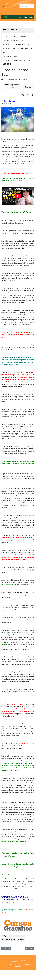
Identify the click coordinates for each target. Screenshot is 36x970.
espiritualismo (20, 936)
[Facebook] (23, 94)
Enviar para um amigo (13, 86)
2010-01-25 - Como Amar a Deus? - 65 (16, 60)
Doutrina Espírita (12, 79)
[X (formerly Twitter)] (28, 94)
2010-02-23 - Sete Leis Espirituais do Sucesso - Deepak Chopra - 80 (15, 38)
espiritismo (7, 936)
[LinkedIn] (32, 94)
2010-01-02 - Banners (10, 56)
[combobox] (27, 6)
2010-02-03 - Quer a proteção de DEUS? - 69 (17, 50)
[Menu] (3, 13)
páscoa (22, 939)
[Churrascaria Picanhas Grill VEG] (18, 17)
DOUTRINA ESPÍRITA (10, 939)
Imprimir (28, 87)
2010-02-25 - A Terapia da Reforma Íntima (17, 44)
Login (15, 961)
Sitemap (23, 960)
